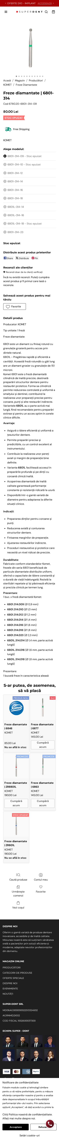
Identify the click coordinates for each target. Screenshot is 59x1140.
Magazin (20, 80)
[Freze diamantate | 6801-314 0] (29, 47)
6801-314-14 (15, 181)
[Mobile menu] (6, 12)
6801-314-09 (24, 156)
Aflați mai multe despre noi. (18, 1118)
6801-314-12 (15, 173)
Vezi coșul (18, 907)
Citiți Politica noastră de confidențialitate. (27, 1114)
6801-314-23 (15, 232)
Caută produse (18, 879)
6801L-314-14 (16, 207)
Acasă (7, 80)
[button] (14, 306)
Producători (36, 80)
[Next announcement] (53, 3)
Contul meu (41, 879)
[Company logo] (29, 12)
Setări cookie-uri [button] (30, 1135)
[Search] (46, 11)
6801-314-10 (24, 164)
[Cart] (53, 11)
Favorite (41, 891)
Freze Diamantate (26, 84)
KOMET (7, 84)
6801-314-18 (15, 198)
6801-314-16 (15, 190)
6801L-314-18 (25, 223)
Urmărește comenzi (18, 893)
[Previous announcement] (5, 3)
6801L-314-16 (16, 215)
